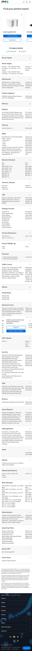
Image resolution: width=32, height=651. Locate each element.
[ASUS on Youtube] (14, 637)
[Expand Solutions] (30, 610)
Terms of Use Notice (5, 649)
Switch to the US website (16, 331)
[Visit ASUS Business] (5, 595)
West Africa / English (7, 644)
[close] (26, 317)
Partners (3, 614)
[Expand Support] (30, 602)
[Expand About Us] (30, 598)
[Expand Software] (30, 618)
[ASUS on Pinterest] (18, 641)
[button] (24, 2)
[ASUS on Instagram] (14, 641)
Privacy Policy (15, 649)
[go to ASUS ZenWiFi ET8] (12, 23)
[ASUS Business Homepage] (4, 2)
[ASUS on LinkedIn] (10, 637)
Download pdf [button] (12, 51)
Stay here (16, 327)
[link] (12, 40)
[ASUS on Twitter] (18, 637)
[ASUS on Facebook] (21, 637)
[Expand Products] (30, 606)
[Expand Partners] (30, 614)
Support (3, 602)
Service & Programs (6, 627)
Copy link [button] (23, 51)
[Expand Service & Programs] (30, 627)
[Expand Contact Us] (30, 631)
